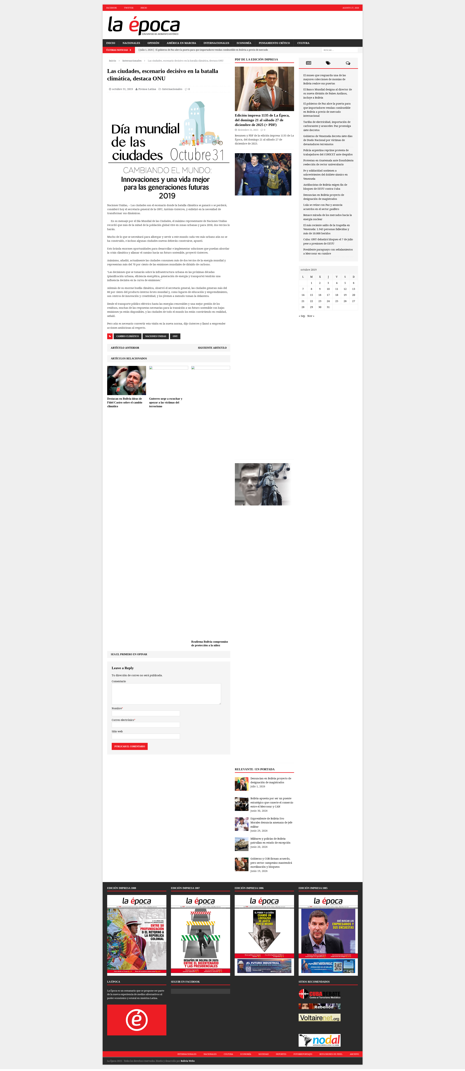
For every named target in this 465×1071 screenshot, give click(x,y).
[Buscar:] (340, 50)
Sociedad (263, 1054)
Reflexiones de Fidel (331, 1054)
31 (328, 307)
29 (311, 307)
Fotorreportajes (303, 1054)
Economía (244, 43)
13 (353, 289)
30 (319, 307)
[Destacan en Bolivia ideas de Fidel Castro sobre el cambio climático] (126, 393)
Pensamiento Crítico (274, 43)
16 (319, 295)
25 (336, 301)
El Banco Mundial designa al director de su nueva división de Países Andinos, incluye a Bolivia (327, 93)
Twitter (128, 7)
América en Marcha (181, 43)
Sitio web (117, 731)
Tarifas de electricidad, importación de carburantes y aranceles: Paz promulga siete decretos (327, 126)
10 (328, 289)
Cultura (303, 43)
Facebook (111, 7)
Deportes (281, 1054)
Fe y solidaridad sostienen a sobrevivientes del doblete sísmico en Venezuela (325, 174)
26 (345, 301)
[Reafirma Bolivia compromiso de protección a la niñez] (210, 636)
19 (345, 295)
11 (336, 289)
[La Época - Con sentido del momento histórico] (144, 25)
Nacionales (131, 43)
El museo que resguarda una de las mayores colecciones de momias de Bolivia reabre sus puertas (324, 79)
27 (353, 301)
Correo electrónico (123, 720)
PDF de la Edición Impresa (256, 59)
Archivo (354, 1054)
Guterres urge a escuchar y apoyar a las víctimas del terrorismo (165, 402)
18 (336, 295)
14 (303, 295)
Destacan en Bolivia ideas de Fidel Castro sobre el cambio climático (124, 402)
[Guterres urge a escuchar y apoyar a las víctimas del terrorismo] (168, 393)
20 (353, 295)
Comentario (119, 681)
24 (328, 301)
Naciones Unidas (155, 336)
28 (303, 307)
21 (303, 301)
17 (328, 295)
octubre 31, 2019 (122, 89)
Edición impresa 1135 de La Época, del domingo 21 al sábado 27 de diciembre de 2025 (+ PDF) (262, 120)
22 (311, 301)
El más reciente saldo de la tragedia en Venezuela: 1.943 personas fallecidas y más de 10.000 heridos (326, 229)
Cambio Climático (127, 336)
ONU (175, 336)
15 (311, 295)
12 (345, 289)
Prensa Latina (147, 89)
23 (319, 301)
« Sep (302, 316)
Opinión (153, 43)
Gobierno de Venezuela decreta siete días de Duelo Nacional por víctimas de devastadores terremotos (327, 140)
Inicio (144, 7)
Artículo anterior (125, 347)
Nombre (117, 708)
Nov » (310, 316)
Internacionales (216, 43)
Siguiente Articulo (212, 347)
